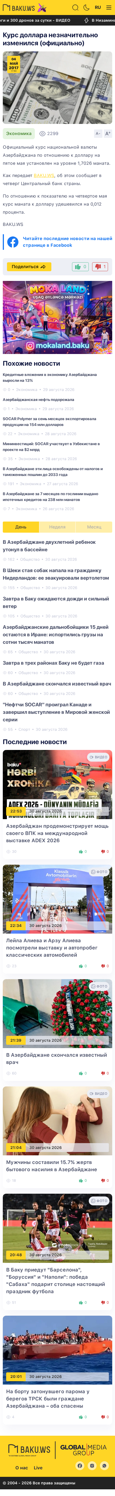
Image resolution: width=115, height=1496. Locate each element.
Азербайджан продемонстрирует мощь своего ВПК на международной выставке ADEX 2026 (57, 833)
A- (98, 133)
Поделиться (25, 266)
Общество (30, 559)
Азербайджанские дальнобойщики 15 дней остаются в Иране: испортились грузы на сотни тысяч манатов (56, 634)
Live (38, 1467)
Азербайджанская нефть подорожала (38, 399)
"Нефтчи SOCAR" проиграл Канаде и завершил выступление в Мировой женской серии (56, 712)
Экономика (19, 133)
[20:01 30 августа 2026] (57, 1349)
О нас (21, 1467)
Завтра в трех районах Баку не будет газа (53, 663)
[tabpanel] (57, 635)
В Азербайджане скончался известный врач (57, 684)
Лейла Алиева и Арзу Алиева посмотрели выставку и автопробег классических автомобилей (52, 948)
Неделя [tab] (57, 527)
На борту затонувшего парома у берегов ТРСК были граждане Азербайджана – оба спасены (48, 1398)
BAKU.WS (44, 175)
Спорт (24, 729)
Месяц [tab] (94, 527)
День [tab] (21, 527)
